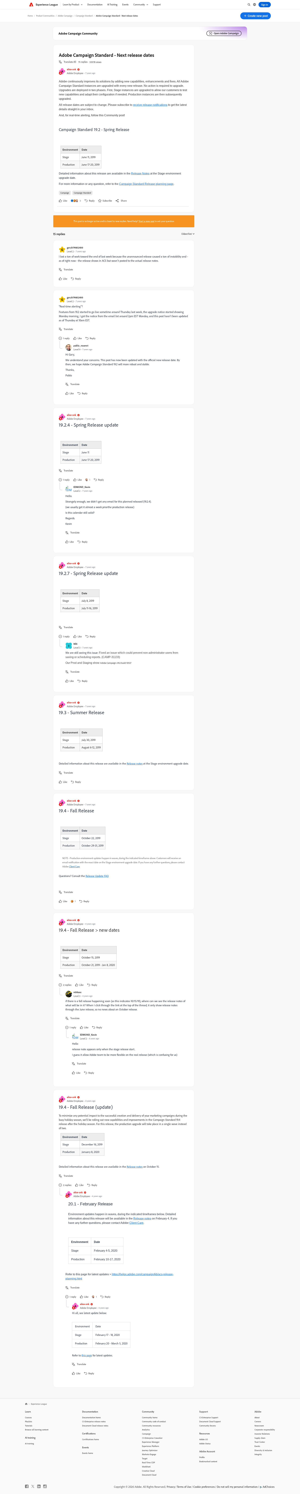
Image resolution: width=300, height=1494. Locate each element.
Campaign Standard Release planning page (146, 183)
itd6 (75, 643)
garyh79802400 (75, 247)
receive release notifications (150, 104)
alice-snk (71, 69)
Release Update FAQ (97, 876)
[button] (255, 15)
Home (30, 15)
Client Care (74, 866)
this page (87, 1355)
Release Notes (140, 173)
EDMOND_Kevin (81, 486)
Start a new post (146, 221)
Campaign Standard (84, 15)
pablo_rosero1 (80, 345)
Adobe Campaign (65, 15)
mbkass (77, 992)
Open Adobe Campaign (226, 33)
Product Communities (45, 15)
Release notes (135, 763)
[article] (123, 263)
